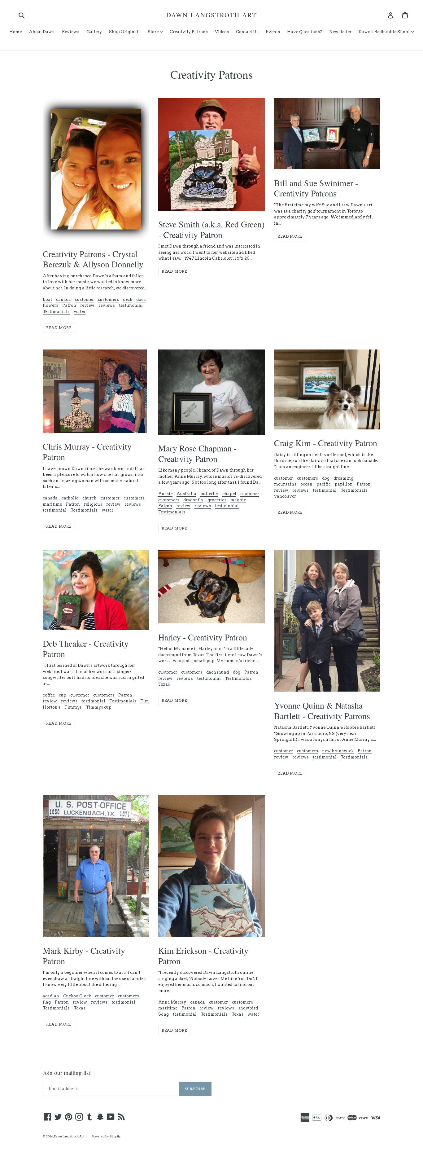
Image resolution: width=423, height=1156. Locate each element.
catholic (70, 498)
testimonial (131, 305)
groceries (216, 500)
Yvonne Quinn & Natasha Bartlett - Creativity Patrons (322, 710)
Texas (164, 684)
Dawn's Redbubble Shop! (388, 31)
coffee (49, 695)
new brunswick (338, 751)
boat (47, 299)
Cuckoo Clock (77, 996)
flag (47, 1002)
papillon (344, 484)
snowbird (248, 1008)
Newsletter (340, 31)
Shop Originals (125, 31)
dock (141, 299)
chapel (229, 493)
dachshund (217, 672)
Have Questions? (304, 31)
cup (62, 695)
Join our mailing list (66, 1072)
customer (84, 299)
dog (325, 478)
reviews (106, 305)
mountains (285, 484)
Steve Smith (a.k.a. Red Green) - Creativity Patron (211, 229)
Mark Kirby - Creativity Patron (84, 955)
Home (15, 31)
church (89, 498)
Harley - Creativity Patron (202, 637)
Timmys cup (98, 707)
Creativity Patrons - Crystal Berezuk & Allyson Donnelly (93, 259)
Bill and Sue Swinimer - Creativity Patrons (316, 188)
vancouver (285, 496)
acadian (51, 996)
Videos (222, 31)
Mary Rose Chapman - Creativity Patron (197, 453)
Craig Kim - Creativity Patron (325, 443)
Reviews (70, 31)
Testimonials (56, 311)
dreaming (343, 478)
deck (127, 299)
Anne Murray (172, 1002)
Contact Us (247, 31)
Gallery (94, 31)
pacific (323, 484)
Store (157, 31)
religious (93, 504)
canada (63, 299)
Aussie (165, 493)
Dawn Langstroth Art (211, 15)
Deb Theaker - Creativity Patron (86, 648)
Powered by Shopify (106, 1136)
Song (163, 1014)
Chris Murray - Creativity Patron (87, 451)
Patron (69, 305)
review (87, 305)
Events (273, 31)
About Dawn (42, 31)
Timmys (73, 707)
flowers (50, 305)
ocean (306, 484)
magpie (238, 500)
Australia (186, 493)
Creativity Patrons (189, 31)
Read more (59, 327)
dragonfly (193, 500)
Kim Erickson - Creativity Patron (203, 955)
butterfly (209, 493)
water (79, 311)
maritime (52, 504)
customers (108, 299)
